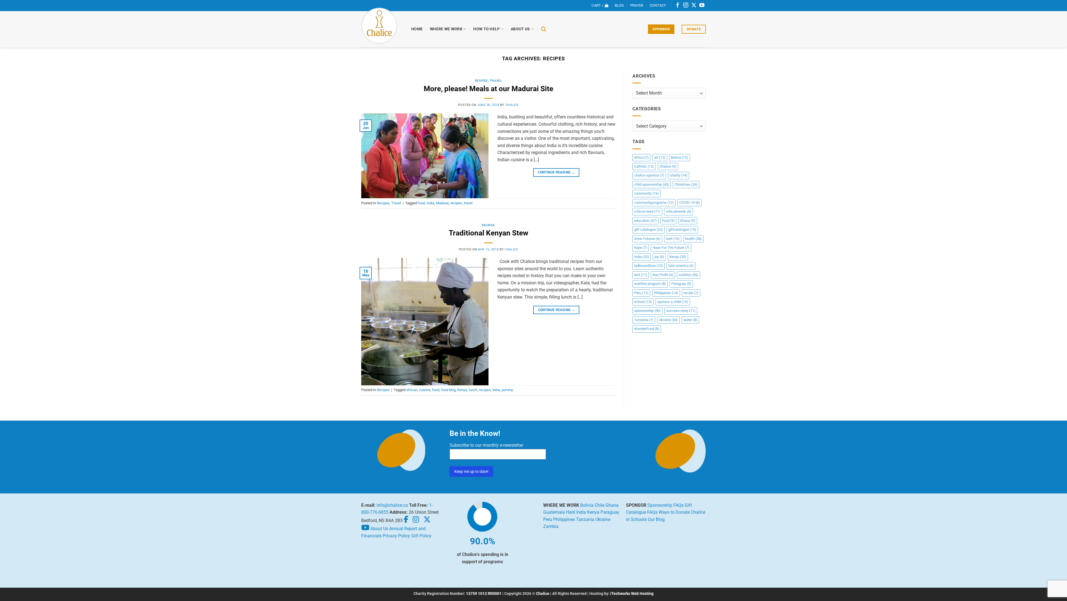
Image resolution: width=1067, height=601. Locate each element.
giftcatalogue (682, 229)
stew (496, 390)
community (646, 193)
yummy (507, 390)
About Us (520, 29)
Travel (496, 81)
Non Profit (662, 275)
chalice (512, 105)
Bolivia (679, 157)
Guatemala (554, 512)
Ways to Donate (674, 512)
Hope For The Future (671, 247)
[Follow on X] (693, 5)
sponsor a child (672, 302)
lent (640, 275)
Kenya (462, 390)
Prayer (637, 5)
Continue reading (556, 172)
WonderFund (646, 329)
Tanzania (644, 320)
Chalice (667, 166)
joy (659, 257)
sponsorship (647, 311)
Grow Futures (647, 239)
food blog (448, 390)
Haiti (570, 512)
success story (680, 311)
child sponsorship (651, 184)
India (430, 203)
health (693, 239)
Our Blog (656, 519)
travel (468, 203)
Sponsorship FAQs (665, 505)
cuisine (424, 390)
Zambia (551, 526)
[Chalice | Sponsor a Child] (382, 26)
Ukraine (668, 320)
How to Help (486, 29)
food (421, 203)
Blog (619, 5)
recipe (691, 293)
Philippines (666, 293)
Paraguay (681, 284)
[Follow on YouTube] (701, 5)
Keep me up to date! (471, 471)
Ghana (687, 220)
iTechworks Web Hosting (632, 593)
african (411, 390)
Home (417, 29)
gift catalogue (648, 229)
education (645, 220)
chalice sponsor (649, 175)
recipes (456, 203)
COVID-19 (689, 202)
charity (678, 175)
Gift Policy (421, 535)
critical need (647, 211)
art (659, 157)
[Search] (543, 29)
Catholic (644, 166)
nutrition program (650, 284)
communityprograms (654, 202)
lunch (473, 390)
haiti (673, 239)
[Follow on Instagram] (685, 5)
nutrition (689, 275)
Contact (658, 5)
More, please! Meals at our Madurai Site (488, 89)
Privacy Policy (396, 535)
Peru (641, 293)
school (643, 302)
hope (640, 247)
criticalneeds (678, 211)
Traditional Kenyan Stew (488, 233)
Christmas (686, 184)
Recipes (481, 81)
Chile (599, 505)
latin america (681, 266)
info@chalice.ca (392, 505)
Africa (641, 157)
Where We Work (446, 29)
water (690, 320)
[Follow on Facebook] (677, 5)
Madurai (442, 203)
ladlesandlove (648, 266)
